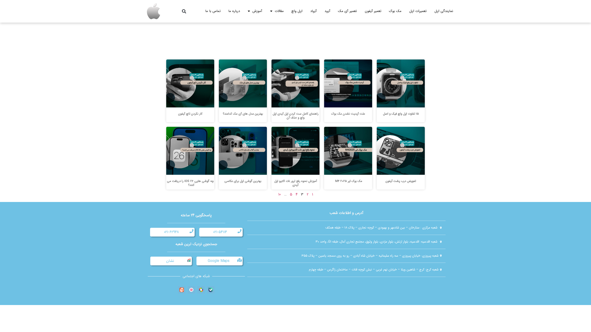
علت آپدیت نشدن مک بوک (348, 113)
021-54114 (220, 232)
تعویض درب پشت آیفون (401, 181)
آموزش (257, 11)
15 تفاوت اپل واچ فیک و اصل (401, 113)
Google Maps (218, 261)
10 (279, 194)
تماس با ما (213, 11)
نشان (170, 261)
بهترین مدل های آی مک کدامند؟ (243, 113)
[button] (184, 11)
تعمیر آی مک (347, 11)
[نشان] (189, 260)
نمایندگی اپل (443, 11)
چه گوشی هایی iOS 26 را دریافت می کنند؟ (190, 183)
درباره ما (234, 11)
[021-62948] (191, 231)
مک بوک (395, 11)
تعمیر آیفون (373, 11)
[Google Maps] (239, 260)
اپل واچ (296, 11)
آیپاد (313, 11)
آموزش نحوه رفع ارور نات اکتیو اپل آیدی (295, 183)
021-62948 (171, 232)
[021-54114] (239, 231)
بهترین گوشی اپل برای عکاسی (242, 181)
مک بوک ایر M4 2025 (348, 181)
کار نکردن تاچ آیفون (190, 113)
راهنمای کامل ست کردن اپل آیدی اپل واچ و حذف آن (296, 115)
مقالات (279, 11)
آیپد (327, 11)
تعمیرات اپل (418, 11)
